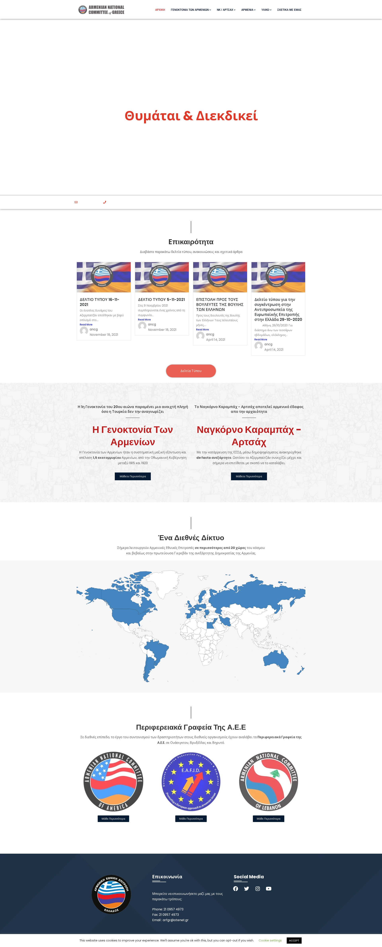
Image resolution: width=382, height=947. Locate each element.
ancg (94, 329)
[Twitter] (247, 889)
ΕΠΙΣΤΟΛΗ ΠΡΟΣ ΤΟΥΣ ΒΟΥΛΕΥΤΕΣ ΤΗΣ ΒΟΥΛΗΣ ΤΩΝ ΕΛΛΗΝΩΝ (220, 304)
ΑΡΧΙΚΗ (160, 9)
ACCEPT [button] (294, 940)
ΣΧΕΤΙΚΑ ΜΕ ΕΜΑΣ (289, 9)
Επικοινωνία (167, 877)
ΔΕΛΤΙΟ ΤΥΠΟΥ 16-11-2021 (99, 302)
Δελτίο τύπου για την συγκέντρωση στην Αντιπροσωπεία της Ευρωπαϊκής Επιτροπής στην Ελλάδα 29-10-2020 (278, 309)
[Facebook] (236, 889)
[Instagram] (258, 889)
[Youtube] (269, 889)
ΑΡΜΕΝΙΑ (247, 9)
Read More (86, 324)
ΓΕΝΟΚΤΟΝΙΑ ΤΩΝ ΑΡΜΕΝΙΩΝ (190, 9)
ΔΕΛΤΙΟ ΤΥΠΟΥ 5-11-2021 (161, 299)
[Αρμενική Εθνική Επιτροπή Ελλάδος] (103, 10)
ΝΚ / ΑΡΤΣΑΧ (225, 9)
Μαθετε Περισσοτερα (191, 151)
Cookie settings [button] (270, 940)
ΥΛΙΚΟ (265, 9)
